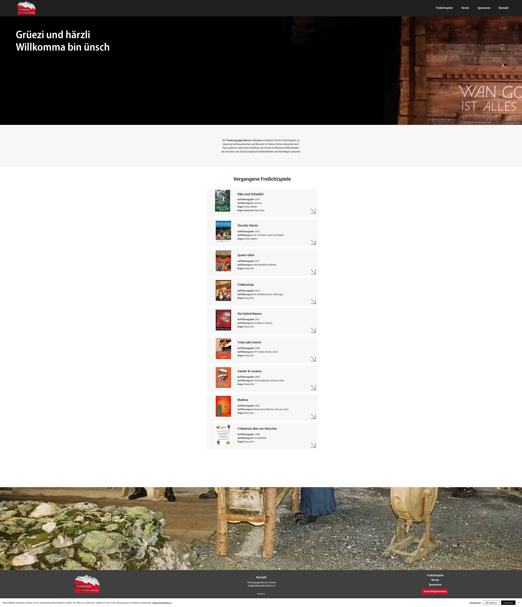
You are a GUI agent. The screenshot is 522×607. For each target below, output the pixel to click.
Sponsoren (435, 584)
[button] (435, 591)
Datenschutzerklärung (162, 602)
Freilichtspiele (435, 575)
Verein (435, 580)
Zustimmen (508, 602)
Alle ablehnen (491, 602)
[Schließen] (518, 602)
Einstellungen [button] (475, 602)
